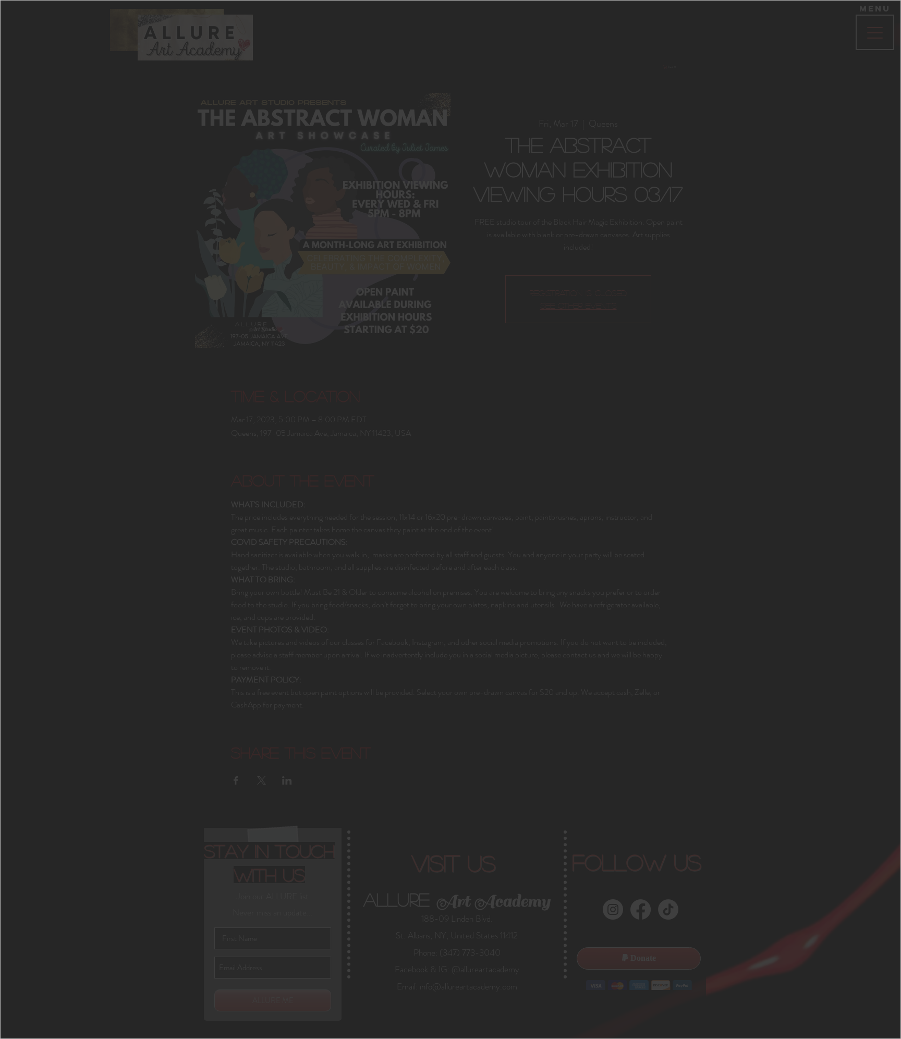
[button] (594, 374)
